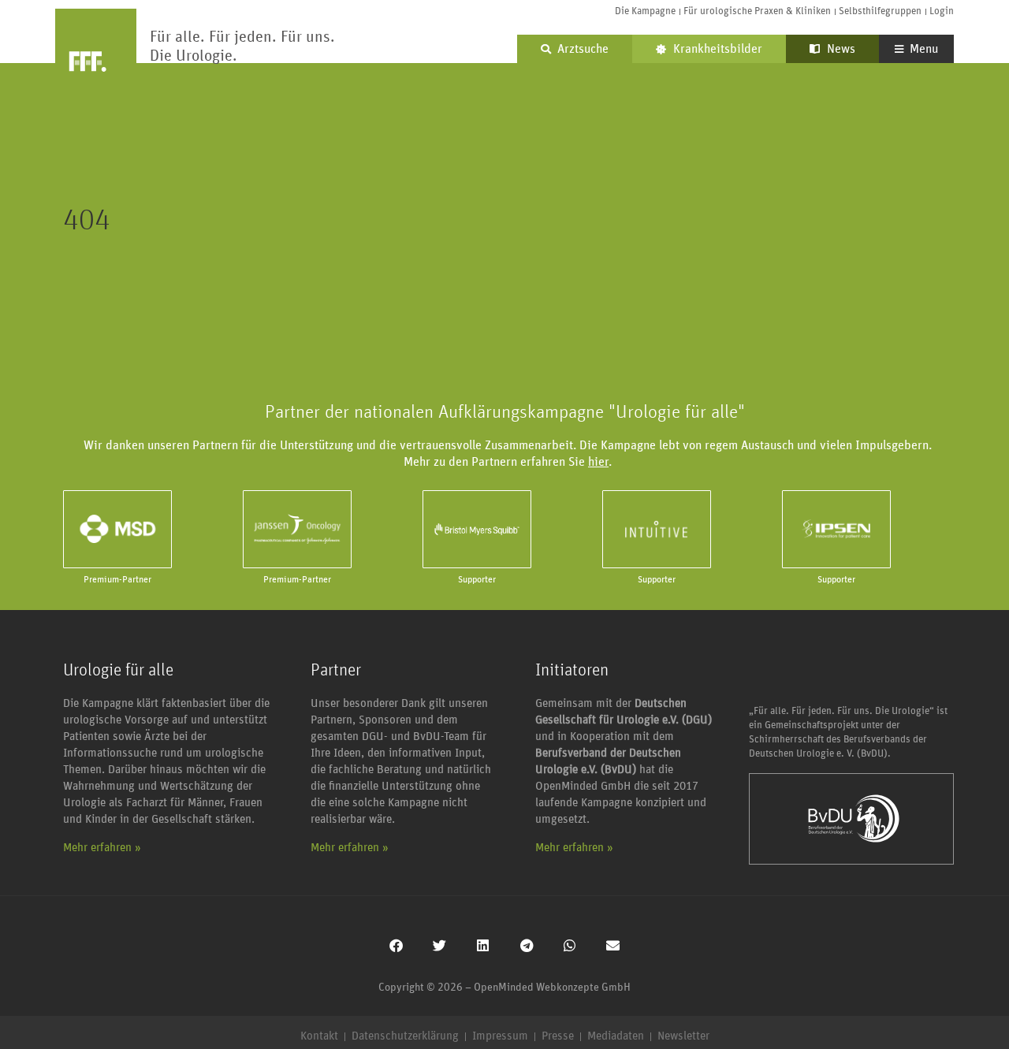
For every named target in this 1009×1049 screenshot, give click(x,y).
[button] (396, 945)
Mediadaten (615, 1036)
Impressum (500, 1036)
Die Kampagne (645, 11)
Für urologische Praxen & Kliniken (757, 11)
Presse (558, 1036)
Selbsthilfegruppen (880, 11)
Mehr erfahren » (102, 848)
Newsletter (683, 1036)
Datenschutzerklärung (405, 1036)
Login (941, 11)
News (839, 49)
